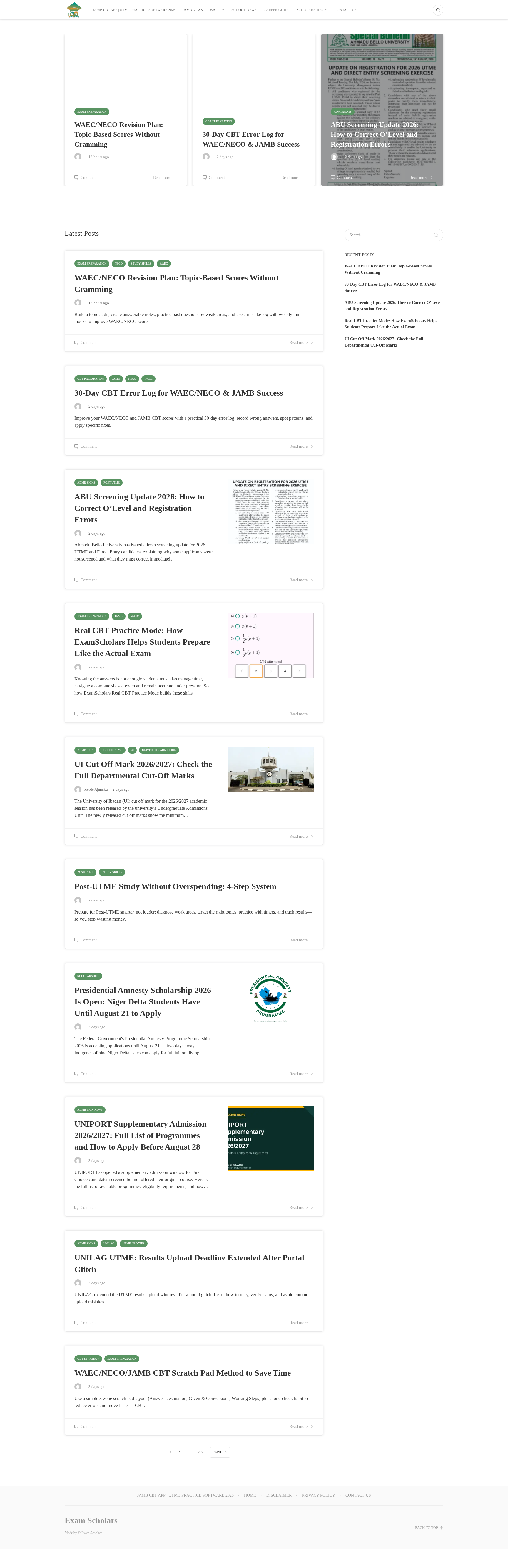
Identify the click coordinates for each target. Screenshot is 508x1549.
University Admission (159, 750)
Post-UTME (111, 482)
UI (132, 750)
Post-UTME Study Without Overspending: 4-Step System (175, 886)
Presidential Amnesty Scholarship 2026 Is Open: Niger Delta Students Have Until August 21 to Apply (142, 1002)
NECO (119, 263)
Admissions (86, 482)
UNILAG (108, 1243)
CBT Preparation (90, 378)
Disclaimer (279, 1495)
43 (200, 1452)
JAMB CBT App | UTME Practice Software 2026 (134, 10)
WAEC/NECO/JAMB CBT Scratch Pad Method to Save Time (182, 1372)
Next (217, 1452)
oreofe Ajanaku (96, 789)
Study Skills (141, 263)
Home (250, 1495)
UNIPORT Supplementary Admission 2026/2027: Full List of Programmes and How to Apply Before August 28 (140, 1135)
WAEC (215, 10)
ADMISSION (85, 750)
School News (244, 10)
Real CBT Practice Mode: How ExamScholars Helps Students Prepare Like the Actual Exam (142, 642)
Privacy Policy (318, 1495)
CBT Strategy (88, 1358)
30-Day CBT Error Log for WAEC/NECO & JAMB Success (178, 392)
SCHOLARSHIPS (310, 10)
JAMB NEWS (192, 10)
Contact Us (346, 10)
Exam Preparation (91, 263)
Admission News (90, 1109)
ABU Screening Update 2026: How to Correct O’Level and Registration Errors (139, 508)
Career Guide (277, 10)
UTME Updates (134, 1243)
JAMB (116, 378)
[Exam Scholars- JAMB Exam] (74, 9)
